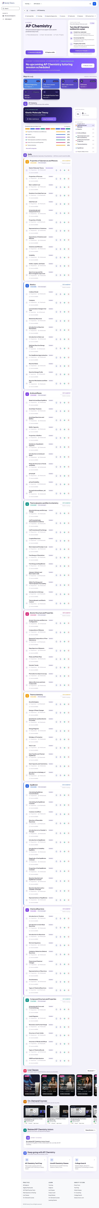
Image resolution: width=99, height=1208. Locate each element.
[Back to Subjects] (24, 10)
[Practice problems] (68, 170)
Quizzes (81, 16)
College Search (78, 1195)
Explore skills (51, 52)
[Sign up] (94, 3)
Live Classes (26, 1195)
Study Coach (52, 1192)
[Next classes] (97, 1085)
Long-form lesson (48, 119)
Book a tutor (88, 65)
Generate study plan (35, 52)
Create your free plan (81, 50)
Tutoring (27, 3)
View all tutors (90, 1130)
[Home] (28, 10)
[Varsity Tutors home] (8, 3)
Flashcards (72, 16)
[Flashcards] (64, 170)
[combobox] (12, 8)
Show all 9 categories (31, 148)
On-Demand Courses (28, 1197)
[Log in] (90, 3)
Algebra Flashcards (28, 1187)
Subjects (33, 10)
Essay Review (52, 1195)
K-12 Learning (77, 1192)
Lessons (63, 16)
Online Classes (78, 1190)
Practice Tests (90, 16)
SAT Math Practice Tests (29, 1190)
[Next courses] (97, 1115)
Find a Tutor (77, 1185)
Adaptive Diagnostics (51, 16)
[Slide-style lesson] (60, 170)
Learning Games (53, 1200)
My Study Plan (30, 16)
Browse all (91, 1070)
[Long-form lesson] (56, 170)
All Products (37, 3)
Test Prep (76, 1187)
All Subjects (26, 1185)
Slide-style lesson (34, 119)
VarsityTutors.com (79, 1197)
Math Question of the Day (29, 1192)
